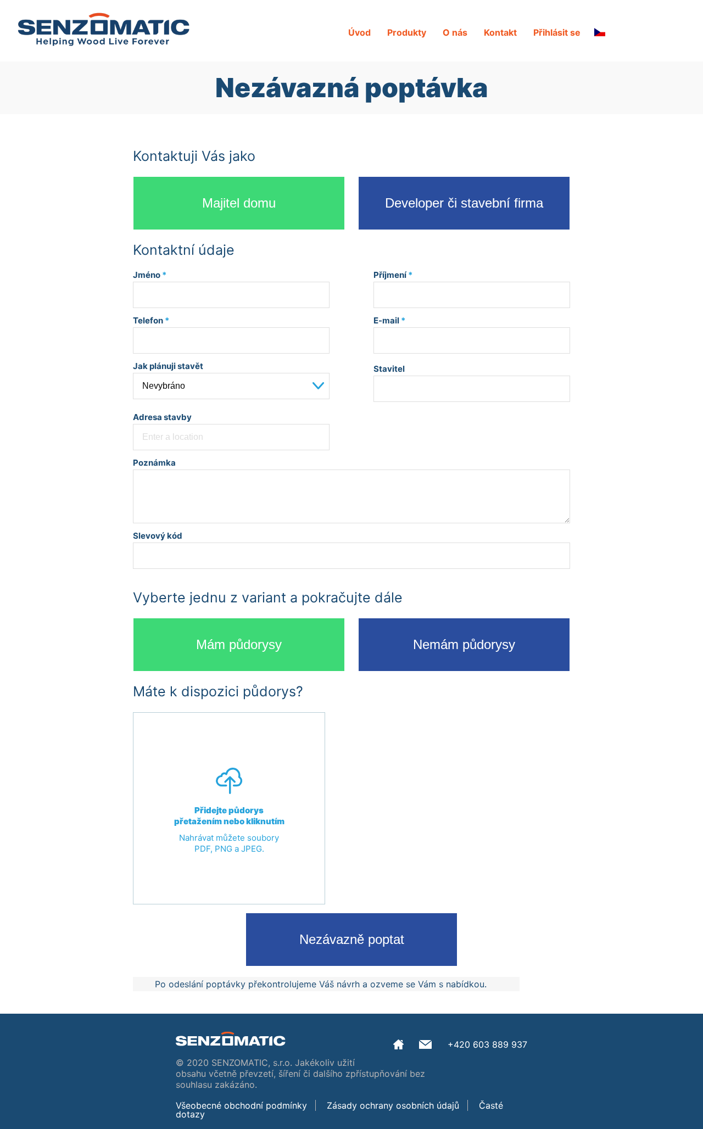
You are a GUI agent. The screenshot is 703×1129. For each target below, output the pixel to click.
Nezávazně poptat (351, 939)
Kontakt (500, 32)
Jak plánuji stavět (168, 366)
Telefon (151, 320)
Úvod (359, 32)
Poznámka (154, 463)
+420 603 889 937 (487, 1044)
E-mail (389, 320)
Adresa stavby (162, 417)
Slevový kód (157, 536)
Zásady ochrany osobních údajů (393, 1105)
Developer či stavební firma (464, 202)
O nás (455, 32)
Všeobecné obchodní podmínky (241, 1105)
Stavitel (389, 369)
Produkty (406, 32)
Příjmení (392, 275)
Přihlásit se (557, 32)
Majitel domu (239, 202)
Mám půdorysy (239, 644)
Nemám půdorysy (464, 644)
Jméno (149, 275)
